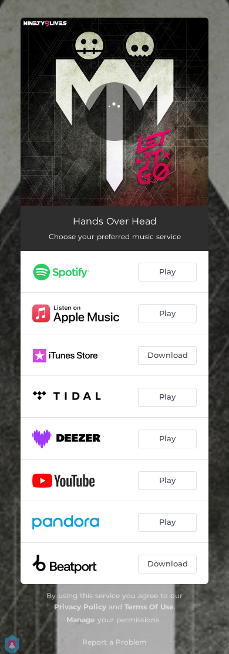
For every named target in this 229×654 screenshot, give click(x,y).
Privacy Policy (80, 606)
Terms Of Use (149, 606)
